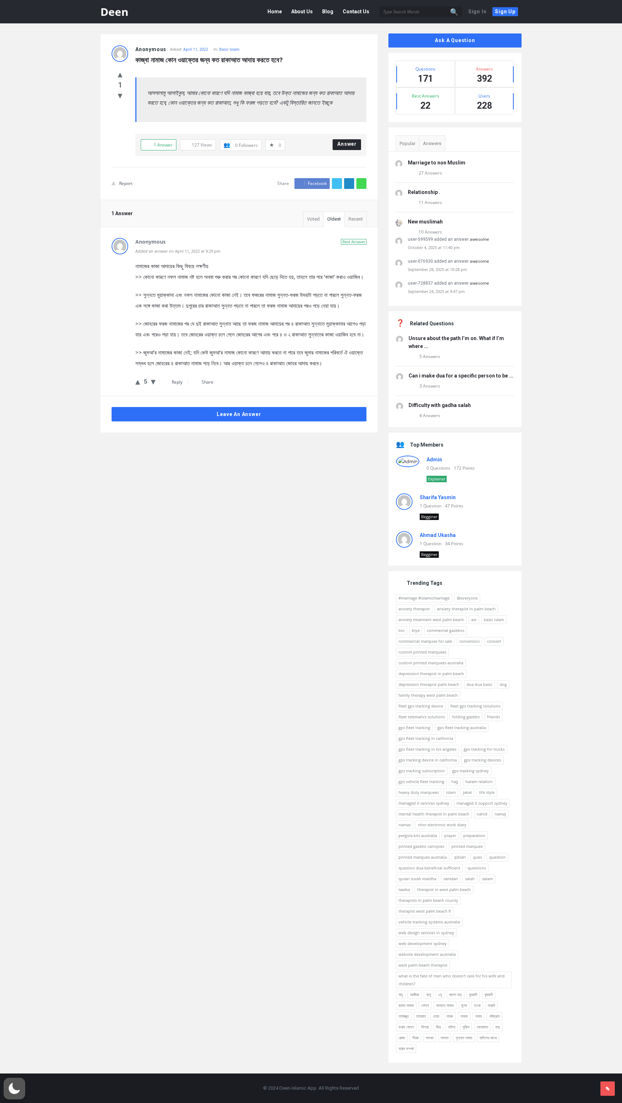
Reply (177, 382)
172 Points (464, 468)
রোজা (401, 1037)
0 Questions (438, 468)
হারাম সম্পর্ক (406, 1048)
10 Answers (430, 232)
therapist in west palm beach (444, 889)
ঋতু (428, 994)
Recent (355, 219)
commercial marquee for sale (425, 641)
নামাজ (464, 1016)
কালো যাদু (455, 994)
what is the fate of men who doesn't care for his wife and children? (451, 979)
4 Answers (429, 415)
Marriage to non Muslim (436, 163)
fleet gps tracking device (420, 706)
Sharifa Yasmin (438, 497)
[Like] (120, 73)
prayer (450, 835)
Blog (327, 11)
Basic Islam (229, 49)
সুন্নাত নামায (464, 1037)
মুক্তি (466, 1027)
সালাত (445, 1037)
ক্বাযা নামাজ (406, 1005)
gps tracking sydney (470, 770)
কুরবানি (473, 994)
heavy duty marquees (418, 792)
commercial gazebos (445, 630)
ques (477, 857)
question (497, 857)
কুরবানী (488, 994)
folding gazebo (466, 716)
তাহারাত (421, 1016)
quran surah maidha (417, 878)
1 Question (430, 506)
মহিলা (451, 1027)
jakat (467, 792)
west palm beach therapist (422, 965)
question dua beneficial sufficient (429, 868)
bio (401, 630)
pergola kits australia (417, 835)
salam (487, 878)
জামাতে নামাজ (445, 1005)
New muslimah (425, 222)
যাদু (497, 1027)
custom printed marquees (422, 652)
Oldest (334, 219)
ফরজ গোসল (406, 1027)
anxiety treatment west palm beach (431, 619)
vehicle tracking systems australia (429, 922)
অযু (400, 994)
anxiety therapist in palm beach (466, 608)
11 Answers (430, 202)
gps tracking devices (482, 760)
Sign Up (505, 11)
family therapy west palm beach (428, 695)
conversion (469, 641)
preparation (474, 835)
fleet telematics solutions (421, 716)
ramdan (450, 878)
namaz (404, 824)
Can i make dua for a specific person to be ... (461, 376)
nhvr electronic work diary (442, 824)
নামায (478, 1016)
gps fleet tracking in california (425, 738)
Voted (313, 219)
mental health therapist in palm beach (433, 814)
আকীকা (414, 994)
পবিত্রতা (494, 1016)
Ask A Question (455, 40)
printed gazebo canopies (421, 846)
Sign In (477, 11)
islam (451, 792)
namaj (500, 814)
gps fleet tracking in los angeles (427, 749)
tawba (404, 889)
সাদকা (429, 1037)
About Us (302, 11)
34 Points (454, 544)
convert (494, 641)
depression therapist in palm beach (431, 673)
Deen (114, 11)
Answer (347, 144)
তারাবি (491, 1005)
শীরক (415, 1037)
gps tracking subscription (421, 770)
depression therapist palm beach (428, 684)
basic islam (494, 619)
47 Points (454, 506)
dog (503, 684)
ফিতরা (425, 1027)
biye (416, 630)
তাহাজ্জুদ (403, 1016)
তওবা (477, 1005)
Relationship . (424, 192)
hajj (454, 781)
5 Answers (429, 356)
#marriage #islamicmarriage (424, 598)
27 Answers (430, 173)
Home (274, 11)
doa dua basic (479, 684)
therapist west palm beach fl (424, 911)
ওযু (440, 994)
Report (125, 183)
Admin (434, 459)
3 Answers (429, 386)
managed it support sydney (482, 803)
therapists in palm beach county (428, 900)
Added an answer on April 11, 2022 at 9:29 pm (177, 251)
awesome (479, 239)
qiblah (460, 857)
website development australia (427, 954)
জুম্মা (464, 1005)
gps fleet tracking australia (461, 727)
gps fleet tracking (414, 727)
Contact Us (356, 11)
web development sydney (422, 943)
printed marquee (467, 846)
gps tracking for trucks (484, 749)
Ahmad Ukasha (438, 535)
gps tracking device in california (427, 760)
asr (474, 619)
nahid (482, 814)
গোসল (425, 1005)
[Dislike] (120, 95)
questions (477, 868)
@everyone (467, 598)
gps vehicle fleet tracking (421, 781)
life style (487, 792)
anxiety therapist (414, 608)
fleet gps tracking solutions (475, 706)
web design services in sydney (426, 932)
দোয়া (436, 1016)
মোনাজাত (482, 1027)
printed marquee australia (422, 857)
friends (493, 716)
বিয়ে (438, 1027)
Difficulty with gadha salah (440, 405)
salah (470, 878)
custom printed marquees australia (430, 662)
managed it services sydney (423, 803)
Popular (407, 143)
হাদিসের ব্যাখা (488, 1037)
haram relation (479, 781)
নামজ (449, 1016)
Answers (432, 143)
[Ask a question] (607, 1088)
